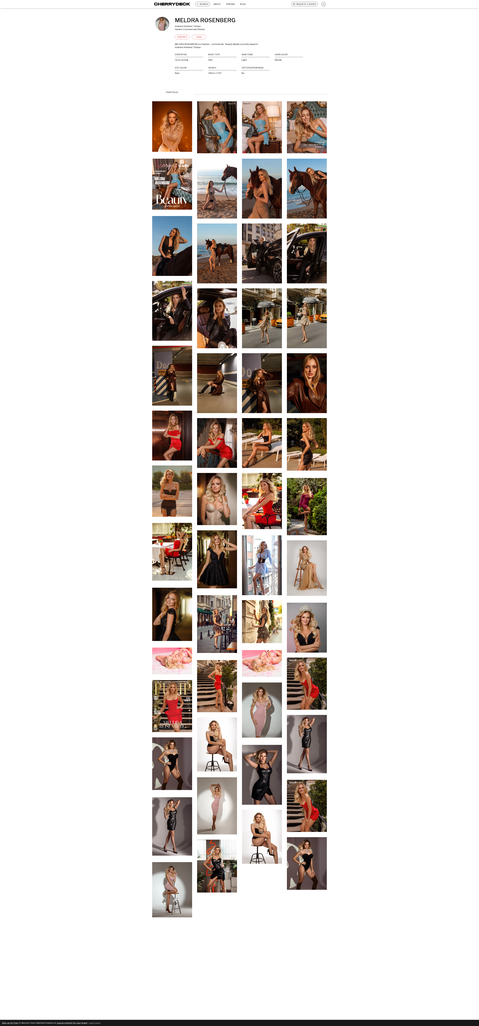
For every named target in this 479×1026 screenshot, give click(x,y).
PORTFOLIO (172, 92)
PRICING (230, 4)
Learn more (94, 1023)
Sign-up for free (10, 1023)
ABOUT (217, 4)
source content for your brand (72, 1023)
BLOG (243, 4)
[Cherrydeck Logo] (171, 4)
